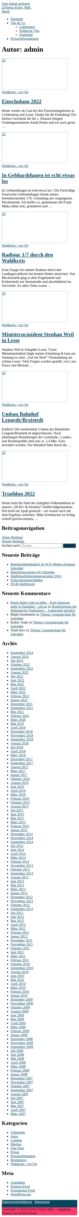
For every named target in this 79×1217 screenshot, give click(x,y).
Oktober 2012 (20, 905)
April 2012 (18, 924)
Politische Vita (29, 31)
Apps (14, 1136)
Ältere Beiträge (12, 537)
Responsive (19, 1160)
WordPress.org (21, 1194)
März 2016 (18, 794)
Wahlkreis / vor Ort (15, 92)
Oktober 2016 (20, 779)
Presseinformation (23, 1156)
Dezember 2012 (22, 897)
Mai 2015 (17, 818)
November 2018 (22, 735)
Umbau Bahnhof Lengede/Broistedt (22, 417)
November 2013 (22, 865)
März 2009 (18, 1027)
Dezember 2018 (22, 731)
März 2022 (18, 692)
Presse (15, 1152)
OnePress (64, 1209)
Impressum (42, 1202)
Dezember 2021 (22, 704)
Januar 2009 (19, 1035)
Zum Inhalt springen (16, 3)
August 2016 (20, 783)
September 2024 (22, 653)
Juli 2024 (17, 660)
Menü (6, 11)
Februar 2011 (20, 960)
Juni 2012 (17, 917)
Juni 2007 (17, 1102)
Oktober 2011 (20, 948)
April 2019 (18, 727)
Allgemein (18, 1132)
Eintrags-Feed (20, 1186)
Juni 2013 (17, 881)
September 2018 (22, 739)
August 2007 (20, 1094)
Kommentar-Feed (23, 1190)
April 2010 (18, 984)
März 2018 (18, 755)
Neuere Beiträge (13, 541)
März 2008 (18, 1066)
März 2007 (18, 1114)
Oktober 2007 (20, 1086)
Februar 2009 (20, 1031)
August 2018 (20, 743)
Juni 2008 (17, 1055)
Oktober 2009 (20, 1007)
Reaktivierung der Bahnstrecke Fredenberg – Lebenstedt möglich (44, 608)
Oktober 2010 (20, 964)
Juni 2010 (17, 976)
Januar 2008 (19, 1074)
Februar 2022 (20, 696)
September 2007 (22, 1090)
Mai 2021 (17, 712)
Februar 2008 (20, 1070)
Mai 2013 (17, 885)
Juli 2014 (17, 846)
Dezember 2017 (22, 759)
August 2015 (20, 806)
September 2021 (22, 708)
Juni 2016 (17, 787)
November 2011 (22, 944)
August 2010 (20, 972)
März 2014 (18, 857)
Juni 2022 (17, 680)
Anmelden (18, 1182)
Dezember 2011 (21, 940)
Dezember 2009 (22, 999)
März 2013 (18, 889)
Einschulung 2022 (21, 101)
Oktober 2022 (20, 664)
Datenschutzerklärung (17, 1202)
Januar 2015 (19, 830)
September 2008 (22, 1047)
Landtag (16, 1140)
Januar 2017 (19, 775)
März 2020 (18, 720)
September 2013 (22, 873)
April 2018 (18, 751)
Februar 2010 (20, 991)
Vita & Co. (18, 23)
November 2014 (22, 838)
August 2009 (20, 1011)
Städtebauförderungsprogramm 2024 (36, 576)
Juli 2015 (17, 810)
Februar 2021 (20, 716)
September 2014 (22, 842)
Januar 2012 (19, 936)
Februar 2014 (20, 861)
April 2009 (18, 1023)
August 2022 (20, 672)
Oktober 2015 (20, 802)
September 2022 (22, 668)
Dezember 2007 (22, 1078)
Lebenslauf (27, 27)
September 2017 (22, 763)
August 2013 (20, 877)
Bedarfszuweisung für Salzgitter (33, 572)
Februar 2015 (20, 826)
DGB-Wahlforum (23, 584)
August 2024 (20, 657)
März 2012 (18, 928)
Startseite (17, 19)
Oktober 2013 (20, 869)
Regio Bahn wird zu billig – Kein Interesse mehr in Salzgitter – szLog (40, 604)
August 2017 (20, 767)
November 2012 (22, 901)
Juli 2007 (17, 1098)
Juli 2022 (17, 676)
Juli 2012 (17, 913)
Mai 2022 (17, 684)
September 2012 (22, 909)
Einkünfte (26, 35)
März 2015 (18, 822)
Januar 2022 (19, 700)
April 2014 (18, 854)
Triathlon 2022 (18, 494)
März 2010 (18, 988)
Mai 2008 (17, 1058)
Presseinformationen (25, 39)
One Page (17, 1148)
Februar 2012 (20, 932)
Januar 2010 (19, 995)
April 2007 (18, 1110)
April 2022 (18, 688)
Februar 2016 (20, 798)
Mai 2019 (17, 724)
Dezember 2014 (22, 834)
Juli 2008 (17, 1051)
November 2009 (22, 1003)
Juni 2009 (17, 1015)
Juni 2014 (17, 850)
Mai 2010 (17, 980)
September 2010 (22, 968)
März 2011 (18, 956)
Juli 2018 (17, 747)
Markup (16, 1144)
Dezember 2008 (22, 1039)
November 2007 (22, 1082)
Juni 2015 (17, 814)
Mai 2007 (17, 1106)
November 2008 (22, 1043)
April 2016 (18, 791)
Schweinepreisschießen (27, 580)
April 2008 (18, 1062)
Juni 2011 (17, 952)
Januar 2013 (19, 893)
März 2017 (18, 771)
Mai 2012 (17, 921)
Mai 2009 (17, 1019)
